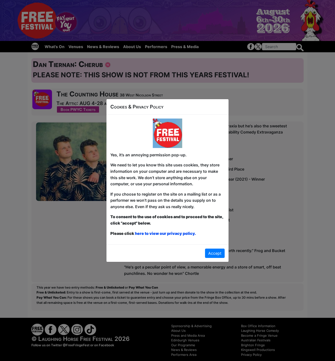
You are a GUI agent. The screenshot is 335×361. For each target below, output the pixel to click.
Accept (214, 253)
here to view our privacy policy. (165, 233)
